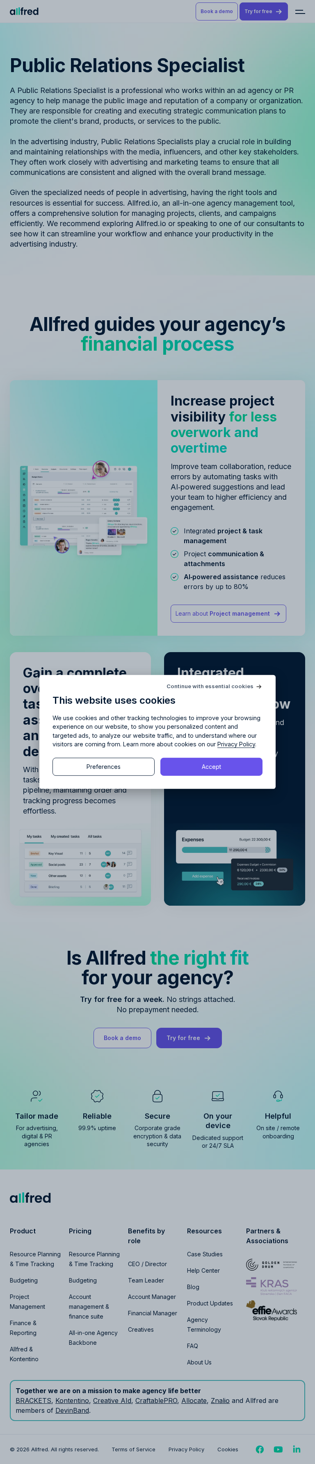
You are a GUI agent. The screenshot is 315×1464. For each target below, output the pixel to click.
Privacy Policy (236, 744)
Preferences (104, 766)
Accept (211, 766)
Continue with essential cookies (210, 686)
